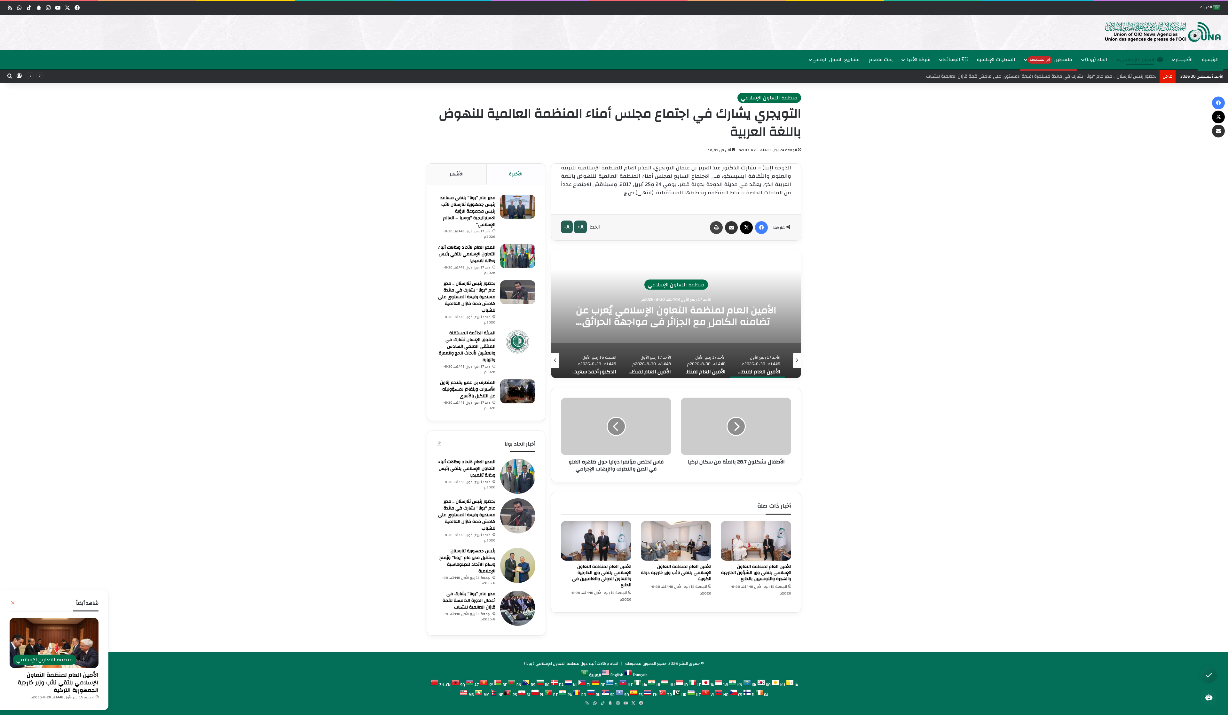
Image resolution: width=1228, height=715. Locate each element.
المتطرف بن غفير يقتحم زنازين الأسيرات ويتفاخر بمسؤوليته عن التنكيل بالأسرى (467, 389)
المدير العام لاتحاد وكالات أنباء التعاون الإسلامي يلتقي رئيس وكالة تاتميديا (466, 254)
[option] (615, 32)
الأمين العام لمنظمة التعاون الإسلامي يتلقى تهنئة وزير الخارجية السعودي (676, 315)
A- (567, 226)
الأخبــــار (1184, 59)
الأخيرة (516, 174)
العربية (1206, 8)
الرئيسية (1210, 59)
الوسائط (952, 59)
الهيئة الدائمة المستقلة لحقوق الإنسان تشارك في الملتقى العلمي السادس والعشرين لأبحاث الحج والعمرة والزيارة (1047, 76)
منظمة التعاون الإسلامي (769, 98)
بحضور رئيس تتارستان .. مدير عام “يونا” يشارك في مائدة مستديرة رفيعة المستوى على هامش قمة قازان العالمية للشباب (466, 297)
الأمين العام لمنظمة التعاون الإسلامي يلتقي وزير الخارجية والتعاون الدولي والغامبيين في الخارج (601, 576)
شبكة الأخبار (917, 59)
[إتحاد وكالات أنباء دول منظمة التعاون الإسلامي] (1156, 31)
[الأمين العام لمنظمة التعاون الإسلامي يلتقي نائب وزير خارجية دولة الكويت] (676, 541)
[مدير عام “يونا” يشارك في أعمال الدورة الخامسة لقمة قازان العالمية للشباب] (517, 608)
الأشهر (457, 174)
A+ (580, 226)
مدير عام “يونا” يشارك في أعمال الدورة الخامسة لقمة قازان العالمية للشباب (469, 600)
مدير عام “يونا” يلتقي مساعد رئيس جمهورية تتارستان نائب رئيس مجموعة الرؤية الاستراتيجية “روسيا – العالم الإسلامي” (467, 211)
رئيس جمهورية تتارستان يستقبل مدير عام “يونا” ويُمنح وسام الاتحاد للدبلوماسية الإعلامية (467, 561)
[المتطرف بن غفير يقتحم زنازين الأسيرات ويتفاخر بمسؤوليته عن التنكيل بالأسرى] (517, 391)
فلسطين (1051, 59)
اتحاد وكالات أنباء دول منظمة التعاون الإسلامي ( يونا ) (571, 663)
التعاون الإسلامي (1138, 59)
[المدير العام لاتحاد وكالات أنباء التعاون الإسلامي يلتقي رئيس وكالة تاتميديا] (517, 256)
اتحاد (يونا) (1096, 59)
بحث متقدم (881, 59)
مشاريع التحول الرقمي (836, 59)
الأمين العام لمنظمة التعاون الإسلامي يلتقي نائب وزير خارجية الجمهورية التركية (58, 683)
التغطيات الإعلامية (996, 59)
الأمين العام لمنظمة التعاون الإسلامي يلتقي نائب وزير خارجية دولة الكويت (676, 573)
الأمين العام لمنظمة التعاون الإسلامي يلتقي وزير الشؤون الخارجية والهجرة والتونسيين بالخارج (756, 573)
